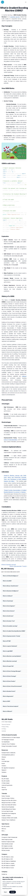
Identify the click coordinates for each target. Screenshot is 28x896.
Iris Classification (6, 742)
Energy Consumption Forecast (9, 746)
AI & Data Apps (5, 761)
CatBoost (24, 376)
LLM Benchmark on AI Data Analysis (11, 737)
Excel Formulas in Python (8, 798)
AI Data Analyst (5, 783)
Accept (12, 892)
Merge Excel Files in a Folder (9, 802)
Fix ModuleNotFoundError (8, 755)
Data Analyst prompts (7, 839)
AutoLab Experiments (7, 785)
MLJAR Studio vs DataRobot (9, 861)
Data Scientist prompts (7, 844)
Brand (3, 763)
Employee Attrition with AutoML (9, 817)
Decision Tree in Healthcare (8, 820)
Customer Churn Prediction (8, 744)
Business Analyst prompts (8, 841)
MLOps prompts (6, 850)
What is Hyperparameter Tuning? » (18, 566)
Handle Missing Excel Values (9, 809)
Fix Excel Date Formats (7, 811)
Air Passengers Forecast (8, 739)
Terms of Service (6, 724)
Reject (5, 892)
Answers (4, 765)
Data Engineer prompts (7, 848)
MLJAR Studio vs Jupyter (8, 863)
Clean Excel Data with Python (9, 804)
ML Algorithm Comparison (8, 768)
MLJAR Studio (7, 719)
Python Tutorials (6, 796)
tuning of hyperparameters (10, 439)
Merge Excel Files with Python (9, 800)
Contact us (4, 874)
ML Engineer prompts (7, 846)
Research (4, 770)
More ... (3, 831)
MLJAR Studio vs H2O (7, 859)
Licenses (4, 731)
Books (3, 759)
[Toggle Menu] (25, 2)
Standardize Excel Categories (9, 813)
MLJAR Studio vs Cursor (8, 867)
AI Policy (4, 728)
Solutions (4, 772)
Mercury (4, 787)
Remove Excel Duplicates (8, 807)
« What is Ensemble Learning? (8, 564)
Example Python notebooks (8, 752)
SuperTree (4, 789)
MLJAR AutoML (6, 781)
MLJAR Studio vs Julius (7, 857)
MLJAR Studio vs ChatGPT (8, 865)
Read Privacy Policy (7, 888)
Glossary (4, 757)
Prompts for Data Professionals (9, 837)
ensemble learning (15, 17)
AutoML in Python (6, 815)
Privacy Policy (5, 726)
